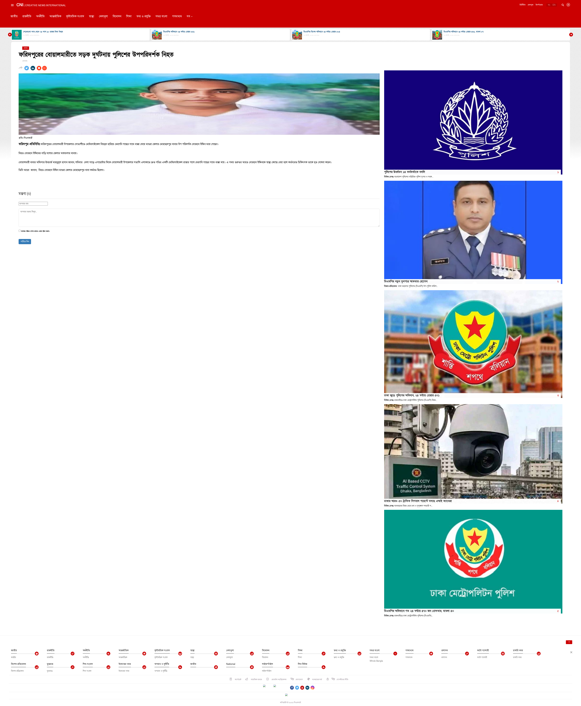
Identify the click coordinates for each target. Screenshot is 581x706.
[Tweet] (26, 68)
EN (554, 4)
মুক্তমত (50, 664)
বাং (549, 4)
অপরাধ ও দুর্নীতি (161, 664)
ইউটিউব (522, 4)
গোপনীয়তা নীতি (342, 679)
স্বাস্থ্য (91, 16)
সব (188, 16)
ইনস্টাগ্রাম (539, 4)
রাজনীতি (26, 16)
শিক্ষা (129, 16)
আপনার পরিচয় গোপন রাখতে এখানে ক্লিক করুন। (35, 231)
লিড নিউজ (302, 664)
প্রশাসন (444, 650)
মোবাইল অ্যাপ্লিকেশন (278, 679)
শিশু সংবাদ (88, 664)
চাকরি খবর (518, 650)
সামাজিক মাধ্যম (256, 679)
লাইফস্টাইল (267, 664)
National (230, 664)
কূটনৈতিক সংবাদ (75, 16)
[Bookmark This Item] (42, 68)
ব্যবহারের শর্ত (317, 679)
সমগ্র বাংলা (161, 16)
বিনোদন (117, 16)
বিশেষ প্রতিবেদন (18, 664)
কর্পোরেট (237, 679)
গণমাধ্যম (177, 16)
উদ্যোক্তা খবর (125, 664)
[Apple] (279, 688)
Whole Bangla (376, 661)
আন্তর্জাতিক (55, 16)
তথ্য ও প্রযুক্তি (143, 16)
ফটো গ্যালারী (483, 650)
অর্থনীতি (40, 16)
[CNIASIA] (288, 695)
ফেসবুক (530, 4)
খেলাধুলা (103, 16)
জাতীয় (14, 16)
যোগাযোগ (299, 679)
